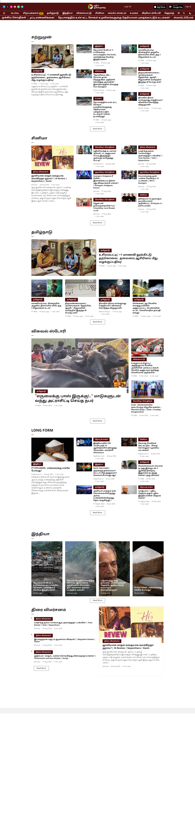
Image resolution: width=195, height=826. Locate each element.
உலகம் (134, 13)
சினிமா (99, 13)
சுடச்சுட (15, 13)
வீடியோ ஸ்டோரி (151, 13)
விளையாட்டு (84, 13)
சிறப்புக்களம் (31, 13)
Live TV (127, 7)
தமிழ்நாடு (53, 13)
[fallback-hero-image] (52, 56)
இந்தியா (67, 13)
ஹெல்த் (169, 13)
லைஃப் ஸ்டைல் (117, 13)
